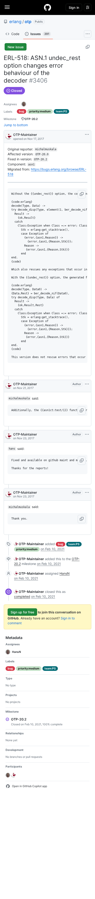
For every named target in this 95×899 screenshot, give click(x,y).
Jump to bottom (16, 125)
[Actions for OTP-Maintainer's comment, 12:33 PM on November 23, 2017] (87, 434)
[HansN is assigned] (23, 104)
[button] (82, 194)
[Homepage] (47, 7)
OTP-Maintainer (25, 135)
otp (28, 21)
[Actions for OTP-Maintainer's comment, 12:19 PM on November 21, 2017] (87, 384)
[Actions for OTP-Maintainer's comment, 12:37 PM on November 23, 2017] (87, 492)
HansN (64, 573)
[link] (29, 543)
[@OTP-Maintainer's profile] (8, 136)
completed (22, 596)
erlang (15, 21)
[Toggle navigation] (7, 7)
